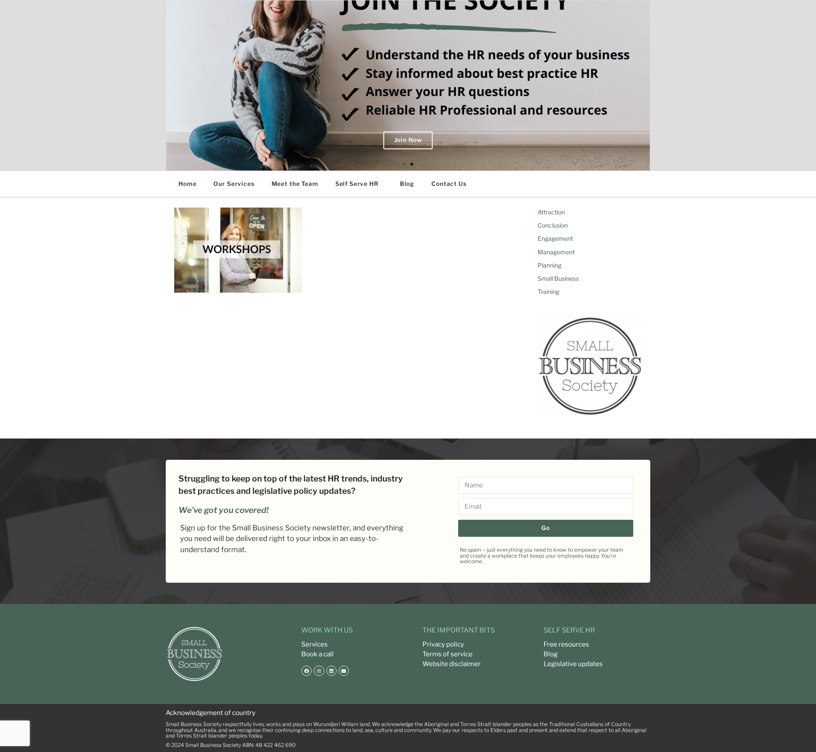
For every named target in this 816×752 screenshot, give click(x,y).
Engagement (555, 238)
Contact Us (449, 183)
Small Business (558, 278)
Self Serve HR (357, 183)
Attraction (551, 212)
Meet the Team (295, 183)
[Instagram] (319, 671)
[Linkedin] (331, 671)
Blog (407, 183)
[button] (404, 164)
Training (548, 291)
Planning (549, 265)
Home (187, 183)
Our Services (233, 183)
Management (556, 252)
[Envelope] (344, 671)
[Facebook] (306, 671)
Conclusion (553, 225)
